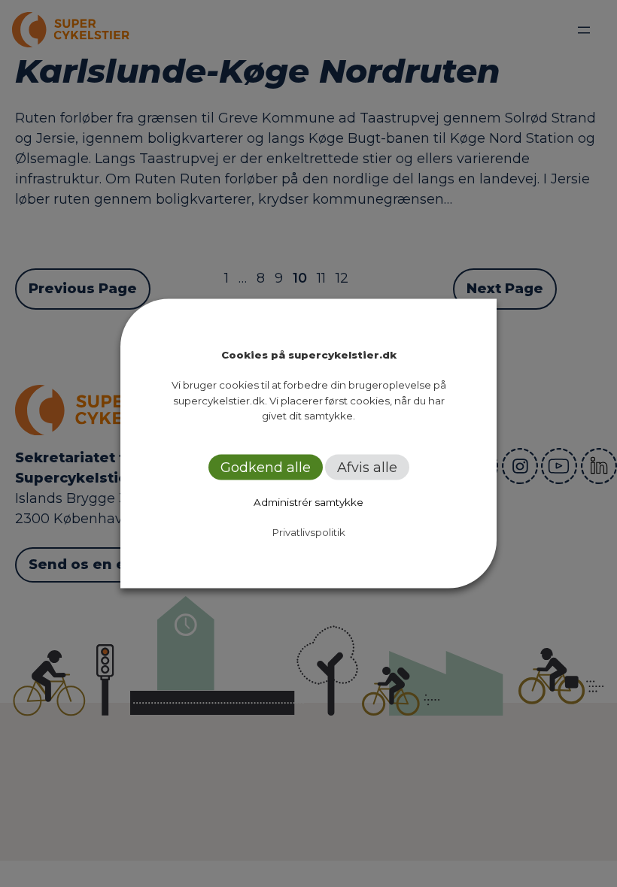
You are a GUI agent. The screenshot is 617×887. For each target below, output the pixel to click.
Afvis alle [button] (367, 467)
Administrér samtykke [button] (308, 501)
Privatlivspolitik (308, 531)
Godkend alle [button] (265, 467)
